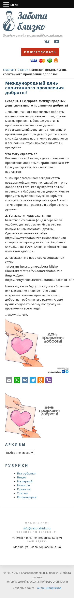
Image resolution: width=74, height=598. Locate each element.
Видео (21, 477)
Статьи (23, 70)
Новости (23, 485)
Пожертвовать (40, 52)
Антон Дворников (49, 588)
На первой (24, 481)
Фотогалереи (26, 497)
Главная (8, 70)
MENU (14, 5)
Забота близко (32, 21)
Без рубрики (26, 473)
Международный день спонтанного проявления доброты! (34, 87)
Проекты (23, 489)
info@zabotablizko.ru (37, 528)
